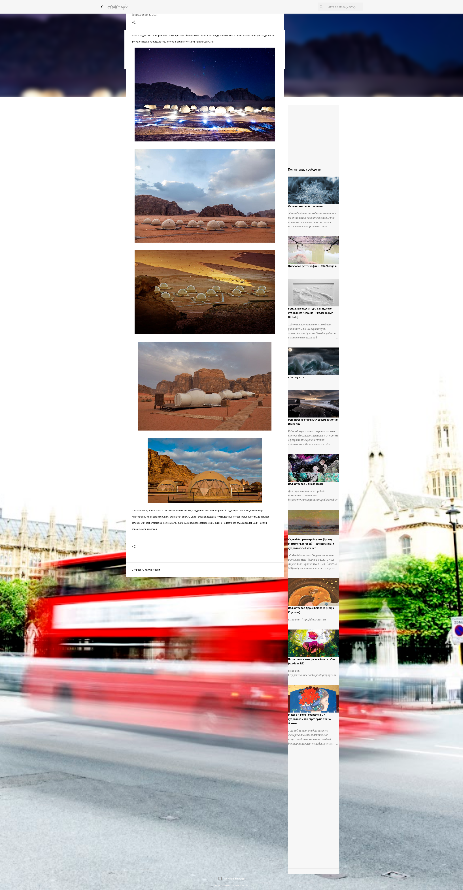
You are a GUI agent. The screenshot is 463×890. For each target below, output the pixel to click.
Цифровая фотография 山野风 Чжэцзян (312, 266)
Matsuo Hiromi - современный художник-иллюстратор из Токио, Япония (310, 719)
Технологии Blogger (233, 878)
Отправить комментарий (146, 569)
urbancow (244, 885)
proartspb (117, 7)
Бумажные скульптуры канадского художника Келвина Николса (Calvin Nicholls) (310, 313)
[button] (134, 22)
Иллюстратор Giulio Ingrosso (306, 483)
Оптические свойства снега (305, 206)
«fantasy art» (296, 377)
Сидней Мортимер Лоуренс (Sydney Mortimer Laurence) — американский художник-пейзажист (311, 544)
